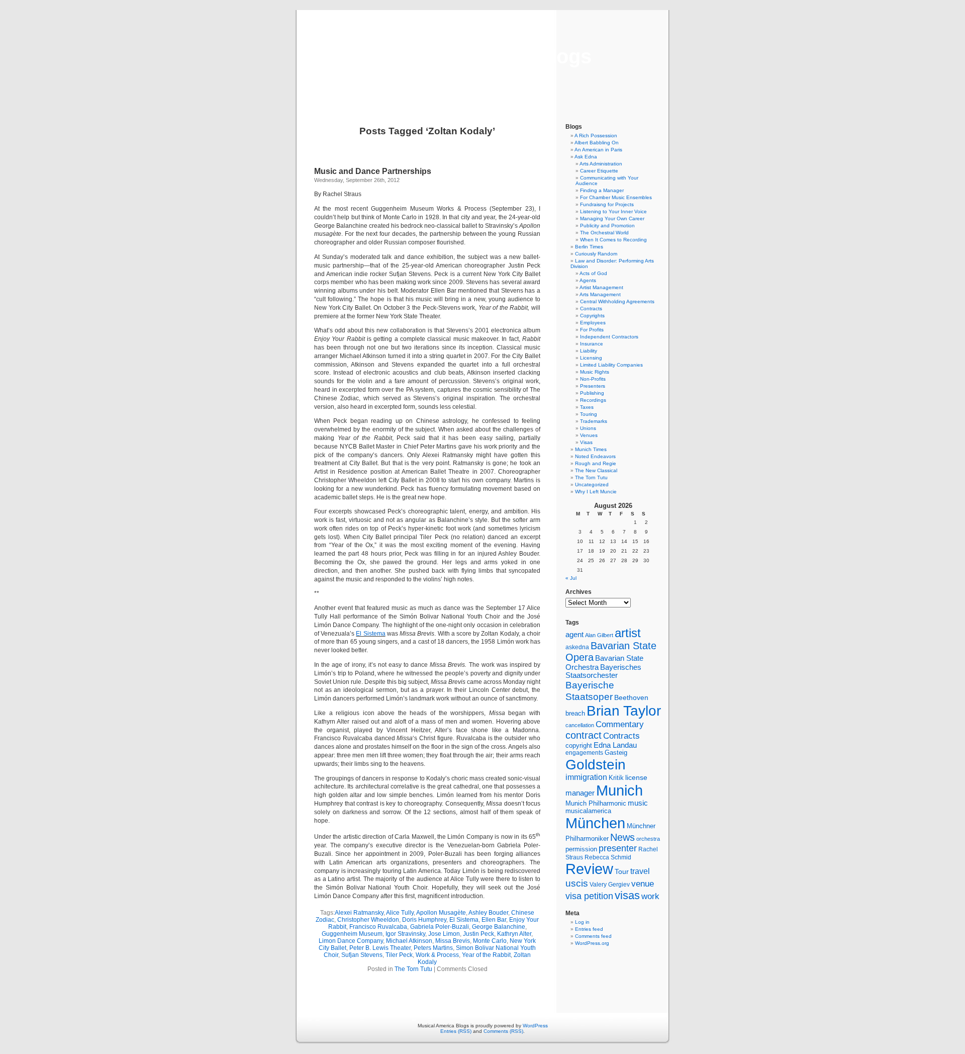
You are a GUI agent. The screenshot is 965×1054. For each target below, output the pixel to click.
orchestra (648, 839)
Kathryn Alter (514, 933)
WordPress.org (592, 943)
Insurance (591, 343)
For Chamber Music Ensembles (616, 197)
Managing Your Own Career (612, 218)
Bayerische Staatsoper (589, 690)
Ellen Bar (493, 919)
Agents (588, 280)
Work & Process (437, 954)
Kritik (616, 777)
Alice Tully (400, 912)
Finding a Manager (602, 190)
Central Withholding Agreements (617, 301)
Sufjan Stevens (361, 954)
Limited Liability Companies (611, 365)
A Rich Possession (595, 135)
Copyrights (592, 315)
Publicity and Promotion (607, 225)
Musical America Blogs (482, 56)
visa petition (589, 896)
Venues (589, 435)
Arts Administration (601, 163)
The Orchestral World (604, 232)
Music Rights (594, 372)
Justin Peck (478, 933)
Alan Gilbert (599, 635)
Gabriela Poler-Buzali (439, 926)
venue (642, 884)
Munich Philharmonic (595, 803)
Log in (582, 922)
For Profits (592, 329)
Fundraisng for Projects (607, 204)
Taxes (587, 407)
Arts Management (600, 294)
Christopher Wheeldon (368, 919)
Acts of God (593, 273)
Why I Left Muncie (596, 491)
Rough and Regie (595, 463)
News (622, 837)
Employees (593, 322)
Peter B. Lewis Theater (380, 947)
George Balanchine (498, 926)
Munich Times (591, 449)
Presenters (592, 386)
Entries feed (589, 929)
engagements (584, 752)
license (636, 777)
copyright (578, 745)
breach (575, 713)
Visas (586, 442)
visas (627, 895)
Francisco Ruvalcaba (378, 926)
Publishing (592, 393)
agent (574, 634)
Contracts (591, 308)
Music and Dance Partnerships (372, 171)
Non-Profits (593, 379)
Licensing (591, 358)
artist (628, 633)
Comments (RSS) (503, 1031)
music (638, 803)
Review (589, 869)
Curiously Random (596, 253)
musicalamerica (588, 811)
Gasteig (616, 752)
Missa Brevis (452, 940)
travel (640, 871)
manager (580, 793)
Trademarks (593, 421)
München (595, 823)
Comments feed (593, 936)
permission (581, 849)
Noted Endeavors (595, 456)
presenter (618, 848)
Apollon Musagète (441, 912)
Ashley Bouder (488, 912)
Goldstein (595, 764)
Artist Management (601, 287)
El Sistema (370, 633)
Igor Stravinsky (405, 933)
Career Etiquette (599, 170)
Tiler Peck (399, 954)
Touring (588, 414)
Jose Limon (444, 933)
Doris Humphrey (424, 919)
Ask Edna (585, 156)
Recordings (593, 400)
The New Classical (596, 470)
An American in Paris (598, 149)
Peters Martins (433, 947)
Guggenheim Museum (352, 933)
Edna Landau (615, 745)
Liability (588, 351)
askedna (577, 647)
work (650, 896)
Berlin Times (589, 246)
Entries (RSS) (455, 1031)
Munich (619, 790)
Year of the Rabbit (486, 954)
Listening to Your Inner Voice (613, 211)
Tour (622, 871)
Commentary (620, 724)
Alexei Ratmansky (359, 912)
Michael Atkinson (409, 940)
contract (583, 735)
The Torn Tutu (413, 969)
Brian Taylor (624, 710)
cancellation (579, 725)
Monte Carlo (490, 940)
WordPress (535, 1025)
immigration (586, 777)
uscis (576, 883)
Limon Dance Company (351, 940)
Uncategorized (592, 484)
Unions (588, 428)
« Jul (570, 578)
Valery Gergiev (610, 884)
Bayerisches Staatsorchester (603, 671)
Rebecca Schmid (608, 857)
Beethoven (631, 697)
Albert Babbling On (596, 142)
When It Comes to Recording (613, 239)
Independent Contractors (609, 336)
